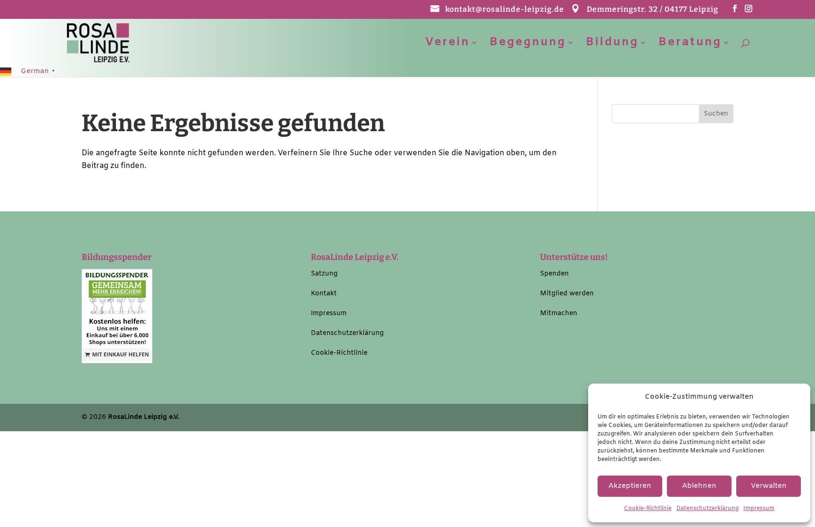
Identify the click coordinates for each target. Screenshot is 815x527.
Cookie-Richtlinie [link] (648, 508)
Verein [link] (447, 44)
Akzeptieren (629, 486)
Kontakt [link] (324, 293)
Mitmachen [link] (558, 313)
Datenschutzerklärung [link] (707, 508)
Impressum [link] (758, 508)
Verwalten (769, 486)
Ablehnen (699, 486)
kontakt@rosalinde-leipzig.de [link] (504, 10)
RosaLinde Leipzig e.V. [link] (143, 417)
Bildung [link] (612, 44)
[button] (735, 11)
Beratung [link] (690, 44)
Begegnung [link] (528, 44)
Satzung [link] (324, 273)
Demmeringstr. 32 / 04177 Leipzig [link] (652, 10)
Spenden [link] (554, 273)
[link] (98, 42)
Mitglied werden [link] (567, 293)
